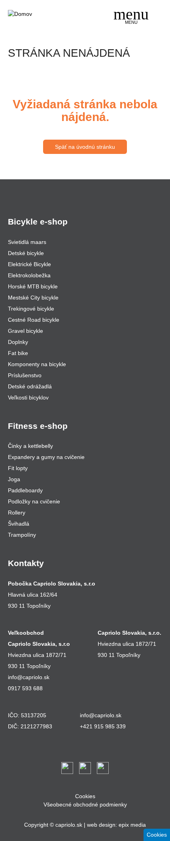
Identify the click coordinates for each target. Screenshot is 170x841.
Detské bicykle (26, 253)
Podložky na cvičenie (34, 501)
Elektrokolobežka (29, 275)
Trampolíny (22, 535)
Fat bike (18, 353)
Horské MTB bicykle (33, 286)
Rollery (16, 512)
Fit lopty (18, 468)
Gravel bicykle (25, 331)
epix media (132, 825)
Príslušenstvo (25, 375)
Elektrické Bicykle (29, 264)
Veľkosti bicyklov (28, 397)
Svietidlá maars (27, 242)
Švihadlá (18, 523)
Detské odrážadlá (30, 386)
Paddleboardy (25, 490)
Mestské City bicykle (33, 297)
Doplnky (18, 342)
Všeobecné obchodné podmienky (85, 804)
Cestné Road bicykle (33, 320)
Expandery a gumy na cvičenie (46, 457)
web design (101, 825)
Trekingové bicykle (31, 308)
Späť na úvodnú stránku (85, 147)
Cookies (85, 796)
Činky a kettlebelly (30, 446)
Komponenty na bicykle (37, 364)
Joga (14, 479)
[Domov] (37, 14)
